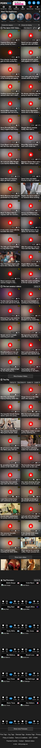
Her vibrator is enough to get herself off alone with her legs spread (29, 500)
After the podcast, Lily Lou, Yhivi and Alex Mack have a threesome (30, 247)
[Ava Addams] (25, 709)
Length (36, 382)
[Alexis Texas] (5, 709)
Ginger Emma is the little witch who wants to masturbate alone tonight (29, 397)
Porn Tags (3, 734)
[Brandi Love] (25, 661)
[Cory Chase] (5, 685)
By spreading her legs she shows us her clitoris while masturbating (10, 466)
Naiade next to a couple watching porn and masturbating (8, 336)
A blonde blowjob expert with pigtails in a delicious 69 (30, 60)
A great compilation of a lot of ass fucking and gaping (10, 77)
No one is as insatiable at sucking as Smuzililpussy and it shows (30, 302)
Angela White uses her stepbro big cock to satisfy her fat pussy (30, 264)
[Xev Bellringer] (25, 685)
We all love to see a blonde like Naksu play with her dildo (10, 448)
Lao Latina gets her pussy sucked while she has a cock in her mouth (30, 77)
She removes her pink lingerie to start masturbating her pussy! (9, 534)
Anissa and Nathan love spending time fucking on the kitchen (30, 213)
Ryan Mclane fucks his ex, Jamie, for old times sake (30, 230)
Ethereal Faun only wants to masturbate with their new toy (10, 319)
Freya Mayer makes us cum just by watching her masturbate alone (30, 431)
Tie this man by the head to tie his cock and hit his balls (10, 302)
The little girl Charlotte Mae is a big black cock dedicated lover (10, 247)
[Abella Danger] (6, 589)
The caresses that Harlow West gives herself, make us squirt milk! (10, 431)
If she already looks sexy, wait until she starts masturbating (29, 534)
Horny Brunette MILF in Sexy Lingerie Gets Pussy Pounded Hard (9, 128)
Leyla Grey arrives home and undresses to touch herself (9, 500)
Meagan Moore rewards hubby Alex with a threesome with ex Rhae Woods (29, 128)
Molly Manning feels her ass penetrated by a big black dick (10, 196)
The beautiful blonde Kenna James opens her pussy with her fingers (10, 414)
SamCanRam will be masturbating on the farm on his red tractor (29, 370)
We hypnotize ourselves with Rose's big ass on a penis (29, 336)
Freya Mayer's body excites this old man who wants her (10, 145)
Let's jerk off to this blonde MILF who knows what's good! (30, 517)
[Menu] (38, 2)
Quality (29, 382)
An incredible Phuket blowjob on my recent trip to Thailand (30, 319)
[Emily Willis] (5, 636)
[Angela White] (25, 613)
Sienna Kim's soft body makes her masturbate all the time (29, 448)
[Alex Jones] (24, 637)
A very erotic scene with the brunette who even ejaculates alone (10, 230)
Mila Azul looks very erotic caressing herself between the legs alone (30, 414)
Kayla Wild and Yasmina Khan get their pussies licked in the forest (9, 179)
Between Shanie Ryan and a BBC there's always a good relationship (30, 162)
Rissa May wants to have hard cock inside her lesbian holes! (29, 145)
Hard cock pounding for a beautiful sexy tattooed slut (30, 353)
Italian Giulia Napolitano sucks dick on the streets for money (30, 111)
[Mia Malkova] (5, 661)
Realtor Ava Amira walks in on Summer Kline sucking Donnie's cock (30, 196)
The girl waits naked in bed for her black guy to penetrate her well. (10, 370)
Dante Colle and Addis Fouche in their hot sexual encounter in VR (30, 179)
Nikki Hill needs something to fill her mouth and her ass (30, 281)
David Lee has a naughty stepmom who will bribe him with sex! (29, 43)
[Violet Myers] (25, 589)
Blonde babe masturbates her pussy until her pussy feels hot (9, 517)
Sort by (36, 286)
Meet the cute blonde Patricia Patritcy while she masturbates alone (9, 397)
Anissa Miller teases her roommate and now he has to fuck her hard (10, 111)
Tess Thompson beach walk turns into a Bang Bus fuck (10, 264)
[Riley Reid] (5, 612)
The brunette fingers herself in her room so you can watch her (30, 466)
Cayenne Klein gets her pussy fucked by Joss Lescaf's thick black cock (9, 43)
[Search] (29, 2)
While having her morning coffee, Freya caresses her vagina (30, 551)
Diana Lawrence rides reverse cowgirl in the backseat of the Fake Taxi (9, 281)
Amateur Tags (30, 734)
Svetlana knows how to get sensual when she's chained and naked (10, 94)
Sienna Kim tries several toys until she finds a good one (10, 483)
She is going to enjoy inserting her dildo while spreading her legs (9, 551)
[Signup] (34, 2)
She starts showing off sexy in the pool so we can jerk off (30, 483)
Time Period (20, 382)
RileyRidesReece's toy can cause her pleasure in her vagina (9, 353)
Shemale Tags (20, 734)
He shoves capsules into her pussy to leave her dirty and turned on (30, 94)
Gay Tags (11, 734)
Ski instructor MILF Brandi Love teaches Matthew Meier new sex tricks (10, 162)
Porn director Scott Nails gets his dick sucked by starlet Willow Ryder (9, 60)
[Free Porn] (6, 2)
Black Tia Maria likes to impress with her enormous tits (10, 213)
